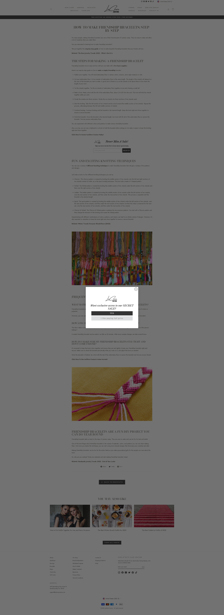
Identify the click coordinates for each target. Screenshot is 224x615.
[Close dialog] (136, 289)
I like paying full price (112, 318)
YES (112, 313)
